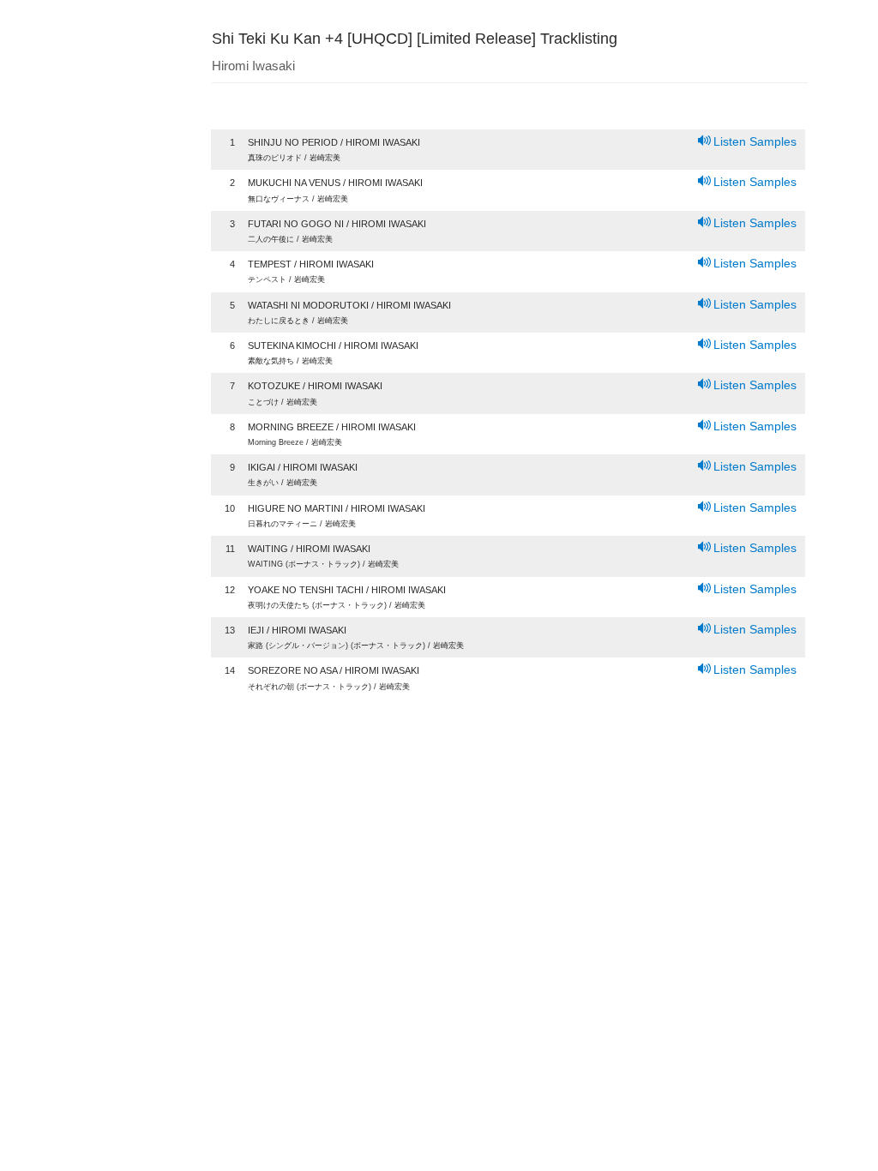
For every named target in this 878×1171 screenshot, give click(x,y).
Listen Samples (755, 141)
